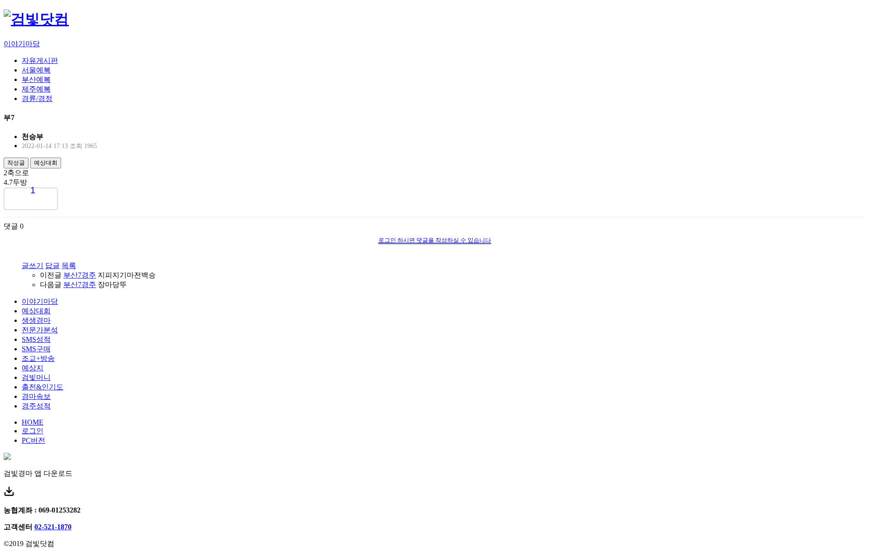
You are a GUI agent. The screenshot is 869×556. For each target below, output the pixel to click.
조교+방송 (38, 358)
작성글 (16, 162)
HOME (32, 422)
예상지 (32, 368)
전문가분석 (40, 330)
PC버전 (33, 440)
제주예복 (36, 89)
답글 (52, 265)
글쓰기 (32, 265)
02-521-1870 (53, 527)
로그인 (32, 431)
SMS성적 (36, 339)
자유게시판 (40, 60)
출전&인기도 (42, 387)
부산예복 (36, 79)
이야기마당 (22, 44)
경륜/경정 (37, 98)
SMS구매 (36, 349)
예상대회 (45, 162)
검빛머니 (36, 377)
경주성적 (36, 406)
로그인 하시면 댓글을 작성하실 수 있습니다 (434, 240)
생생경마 (36, 320)
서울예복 (36, 70)
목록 (69, 265)
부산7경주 (79, 275)
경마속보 (36, 396)
